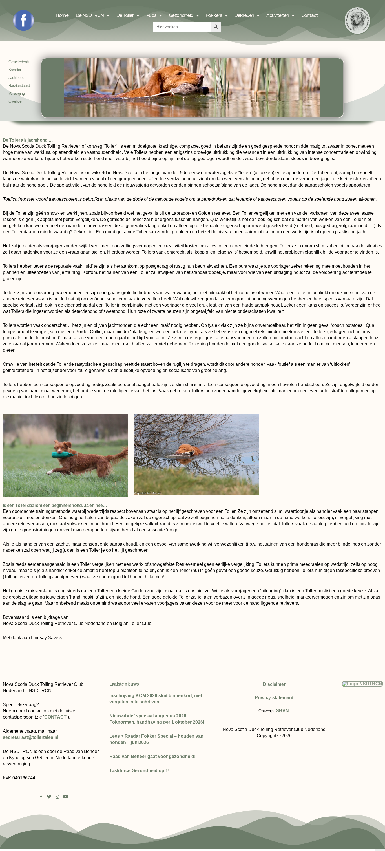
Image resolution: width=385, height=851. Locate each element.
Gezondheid (181, 15)
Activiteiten (277, 15)
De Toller (125, 15)
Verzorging (16, 93)
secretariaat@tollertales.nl (30, 737)
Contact (309, 15)
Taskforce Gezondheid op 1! (139, 770)
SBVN (282, 710)
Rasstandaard (19, 85)
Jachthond (16, 77)
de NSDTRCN (90, 15)
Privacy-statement (274, 697)
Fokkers (213, 15)
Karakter (14, 69)
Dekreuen (244, 15)
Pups (151, 15)
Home (62, 15)
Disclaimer (274, 684)
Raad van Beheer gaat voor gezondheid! (152, 756)
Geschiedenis (18, 61)
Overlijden (15, 101)
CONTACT (55, 717)
